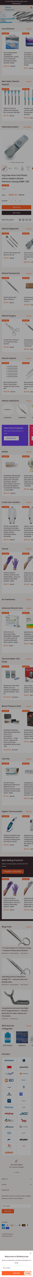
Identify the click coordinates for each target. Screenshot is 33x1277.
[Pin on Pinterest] (23, 219)
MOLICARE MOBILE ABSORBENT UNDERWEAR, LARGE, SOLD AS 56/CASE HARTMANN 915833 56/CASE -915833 (11, 58)
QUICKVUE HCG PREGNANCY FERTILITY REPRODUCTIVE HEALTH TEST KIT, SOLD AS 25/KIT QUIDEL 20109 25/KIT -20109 (12, 788)
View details (27, 127)
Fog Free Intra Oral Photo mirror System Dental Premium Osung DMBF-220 (15, 178)
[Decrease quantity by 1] (11, 201)
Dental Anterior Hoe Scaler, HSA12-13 (10, 298)
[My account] (26, 8)
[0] (30, 8)
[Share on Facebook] (20, 219)
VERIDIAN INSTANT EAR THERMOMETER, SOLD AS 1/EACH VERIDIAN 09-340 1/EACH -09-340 (12, 838)
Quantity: (5, 201)
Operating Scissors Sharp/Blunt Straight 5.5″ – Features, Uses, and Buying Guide (14, 979)
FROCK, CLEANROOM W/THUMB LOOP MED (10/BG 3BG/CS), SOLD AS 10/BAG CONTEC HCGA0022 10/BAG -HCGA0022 (12, 531)
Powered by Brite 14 (7, 1236)
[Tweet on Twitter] (26, 219)
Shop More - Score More (12, 871)
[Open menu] (3, 8)
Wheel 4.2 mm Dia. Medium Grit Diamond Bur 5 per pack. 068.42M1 (12, 110)
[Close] (30, 1253)
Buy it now (16, 213)
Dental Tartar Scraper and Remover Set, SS (12, 254)
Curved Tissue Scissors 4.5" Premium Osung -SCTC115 (11, 342)
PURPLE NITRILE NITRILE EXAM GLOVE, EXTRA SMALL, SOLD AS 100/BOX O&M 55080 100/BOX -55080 (12, 577)
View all (28, 29)
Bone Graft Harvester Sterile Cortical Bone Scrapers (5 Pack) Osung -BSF (12, 385)
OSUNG (4, 189)
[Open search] (23, 8)
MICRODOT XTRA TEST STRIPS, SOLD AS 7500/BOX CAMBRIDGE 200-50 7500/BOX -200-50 (11, 690)
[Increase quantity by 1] (20, 201)
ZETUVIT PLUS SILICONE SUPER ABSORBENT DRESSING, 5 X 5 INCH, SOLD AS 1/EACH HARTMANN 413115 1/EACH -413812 (12, 637)
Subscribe (16, 1273)
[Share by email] (30, 219)
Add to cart (16, 207)
